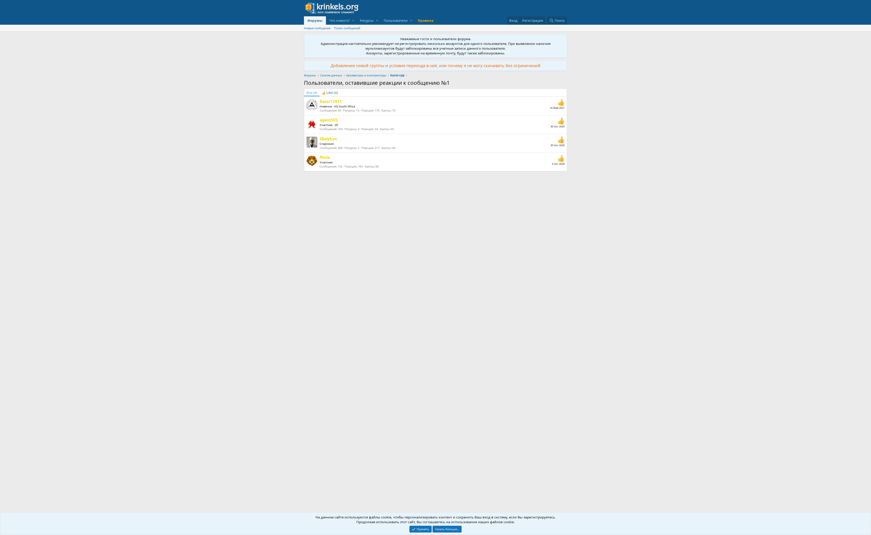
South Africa (347, 106)
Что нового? (339, 20)
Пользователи (396, 20)
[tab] (330, 92)
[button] (353, 20)
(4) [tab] (311, 92)
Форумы (315, 20)
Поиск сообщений (347, 28)
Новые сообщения (317, 28)
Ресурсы (367, 20)
